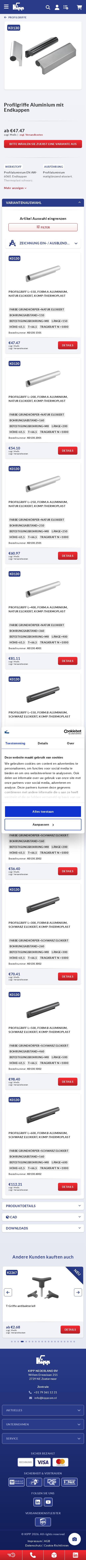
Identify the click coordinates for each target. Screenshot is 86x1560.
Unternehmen (17, 1424)
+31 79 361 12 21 (45, 1392)
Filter (45, 227)
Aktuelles (14, 1410)
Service (12, 1438)
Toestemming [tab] (15, 743)
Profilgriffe (17, 17)
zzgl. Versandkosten (31, 134)
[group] (43, 1302)
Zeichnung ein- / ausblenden (45, 243)
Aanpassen (41, 824)
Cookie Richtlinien (56, 1545)
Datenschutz (33, 1545)
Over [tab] (70, 743)
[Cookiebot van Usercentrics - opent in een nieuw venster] (63, 732)
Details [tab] (43, 743)
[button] (12, 1341)
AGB (47, 1541)
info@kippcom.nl (45, 1397)
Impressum (35, 1541)
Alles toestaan (43, 811)
